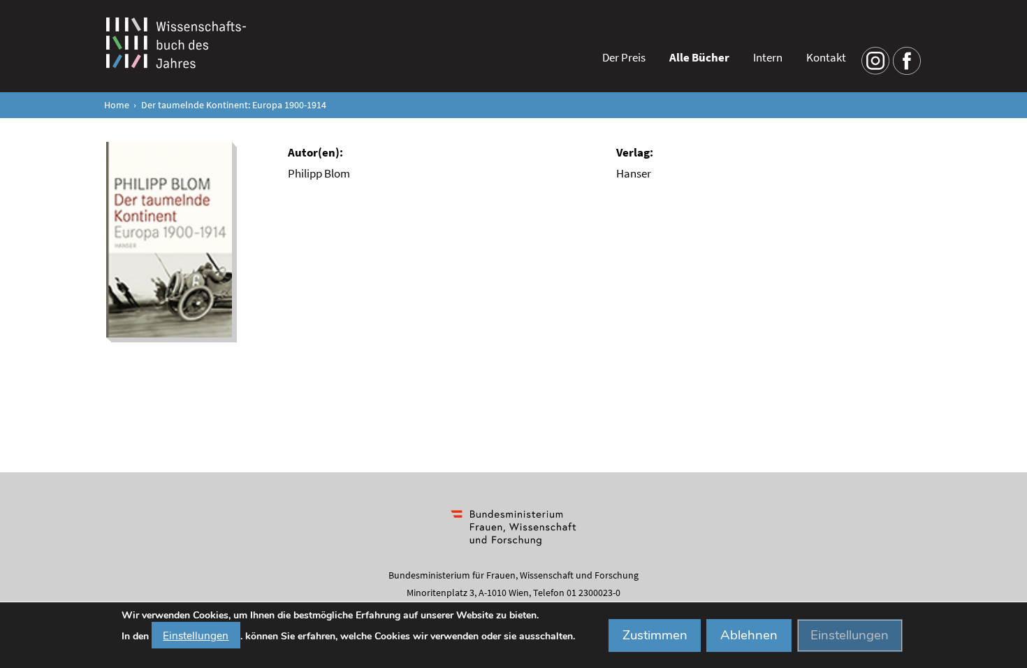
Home (116, 105)
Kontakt (826, 57)
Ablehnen (749, 635)
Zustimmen (654, 635)
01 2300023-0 (593, 592)
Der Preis (624, 57)
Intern (767, 57)
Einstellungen (195, 634)
